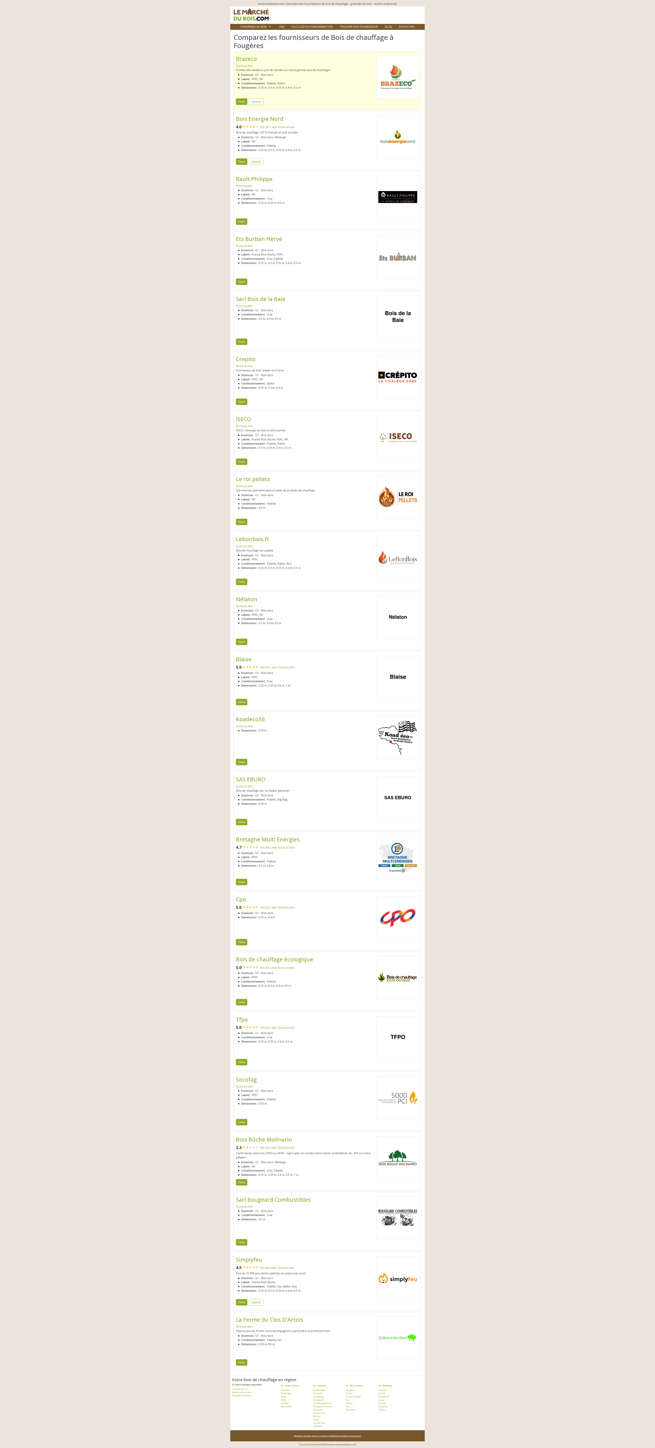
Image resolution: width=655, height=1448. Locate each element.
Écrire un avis (244, 65)
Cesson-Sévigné (353, 1396)
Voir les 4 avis (268, 1267)
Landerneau (319, 1390)
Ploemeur (383, 1406)
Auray (381, 1400)
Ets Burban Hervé (259, 239)
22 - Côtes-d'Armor (290, 1385)
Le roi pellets (253, 479)
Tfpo (242, 1019)
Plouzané (317, 1393)
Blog (388, 27)
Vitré (348, 1406)
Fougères (350, 1390)
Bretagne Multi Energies (268, 839)
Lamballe (285, 1390)
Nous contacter (320, 1435)
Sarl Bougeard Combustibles (273, 1199)
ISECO (243, 419)
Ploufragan (286, 1393)
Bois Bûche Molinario (264, 1139)
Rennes (349, 1393)
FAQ (282, 27)
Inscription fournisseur (349, 1435)
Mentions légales (303, 1435)
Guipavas (317, 1409)
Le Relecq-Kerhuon (322, 1403)
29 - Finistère (319, 1385)
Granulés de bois (240, 1389)
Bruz (348, 1400)
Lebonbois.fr (252, 539)
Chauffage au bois (253, 27)
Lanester (382, 1390)
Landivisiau (318, 1396)
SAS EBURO (250, 779)
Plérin (283, 1400)
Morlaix (317, 1416)
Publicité (333, 1435)
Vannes (381, 1409)
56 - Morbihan (385, 1385)
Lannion (284, 1403)
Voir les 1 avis (268, 126)
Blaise (244, 659)
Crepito (246, 359)
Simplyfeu (249, 1259)
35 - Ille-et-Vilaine (354, 1385)
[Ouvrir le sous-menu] (270, 26)
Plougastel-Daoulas (322, 1406)
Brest (315, 1419)
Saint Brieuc (286, 1406)
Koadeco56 (250, 719)
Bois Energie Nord (259, 118)
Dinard (349, 1403)
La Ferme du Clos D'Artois (269, 1319)
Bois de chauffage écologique (274, 959)
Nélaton (246, 599)
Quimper (317, 1426)
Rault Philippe (254, 179)
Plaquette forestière (241, 1395)
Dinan (283, 1396)
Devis (241, 101)
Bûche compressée (241, 1392)
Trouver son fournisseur (359, 27)
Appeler (256, 101)
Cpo (241, 899)
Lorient (381, 1393)
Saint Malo (351, 1409)
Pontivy (381, 1403)
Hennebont (383, 1396)
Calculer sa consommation (312, 27)
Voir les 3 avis (268, 847)
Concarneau (319, 1422)
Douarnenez (319, 1413)
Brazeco (246, 58)
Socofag (246, 1079)
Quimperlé (318, 1400)
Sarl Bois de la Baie (260, 299)
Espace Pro (407, 27)
